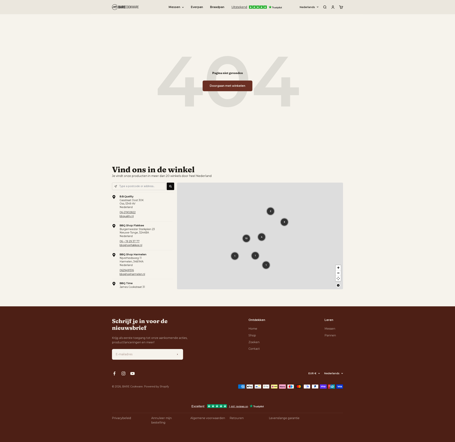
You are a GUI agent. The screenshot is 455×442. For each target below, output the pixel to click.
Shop (252, 335)
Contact (254, 348)
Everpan (197, 7)
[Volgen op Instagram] (123, 373)
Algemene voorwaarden (207, 418)
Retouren (237, 418)
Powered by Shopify (156, 386)
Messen (174, 7)
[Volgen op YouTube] (132, 373)
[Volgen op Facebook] (114, 373)
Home (252, 328)
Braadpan (217, 7)
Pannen (330, 335)
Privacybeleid (121, 418)
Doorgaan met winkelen (227, 85)
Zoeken (253, 342)
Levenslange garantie (284, 418)
